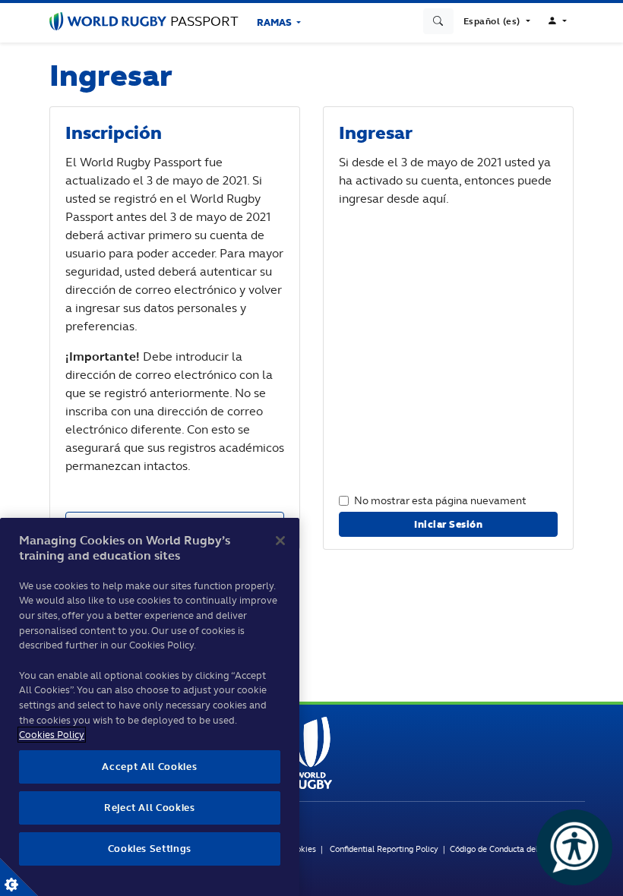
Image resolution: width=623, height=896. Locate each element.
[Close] (280, 540)
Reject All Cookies (149, 807)
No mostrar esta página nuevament (440, 500)
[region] (149, 707)
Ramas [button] (275, 22)
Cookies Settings (19, 877)
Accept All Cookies (149, 766)
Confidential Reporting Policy (385, 849)
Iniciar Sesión (448, 524)
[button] (497, 21)
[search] (438, 21)
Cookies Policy (51, 734)
